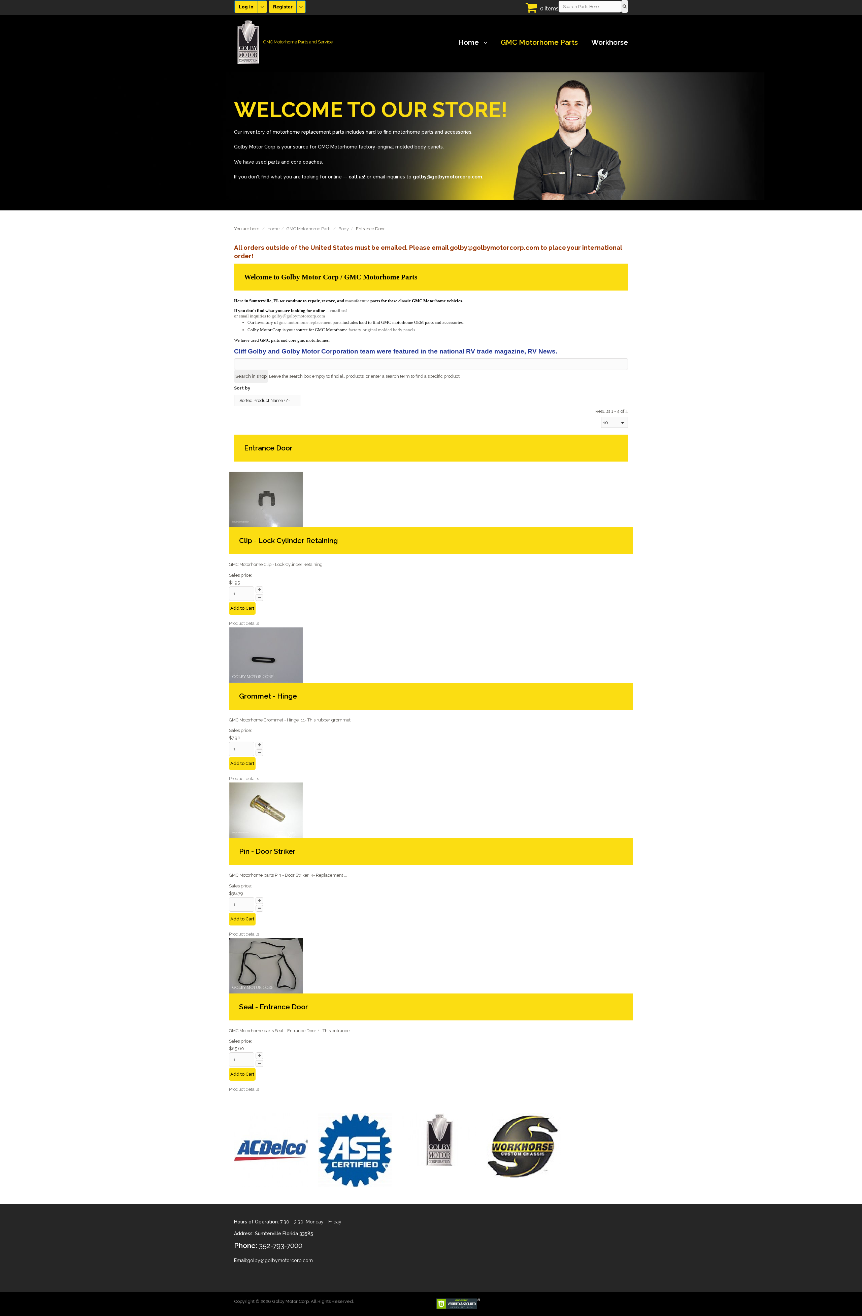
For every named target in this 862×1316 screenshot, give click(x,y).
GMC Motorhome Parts (539, 42)
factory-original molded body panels (382, 329)
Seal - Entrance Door (273, 1007)
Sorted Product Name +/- (264, 400)
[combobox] (614, 422)
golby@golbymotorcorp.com (298, 315)
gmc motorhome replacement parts (310, 322)
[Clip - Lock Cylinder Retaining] (266, 499)
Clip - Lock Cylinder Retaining (288, 540)
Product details (244, 623)
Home (468, 42)
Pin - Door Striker (267, 851)
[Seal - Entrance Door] (266, 965)
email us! (338, 310)
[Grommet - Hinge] (266, 654)
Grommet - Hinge (268, 696)
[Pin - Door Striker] (266, 809)
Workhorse (609, 42)
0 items (549, 8)
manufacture (357, 300)
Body (343, 228)
